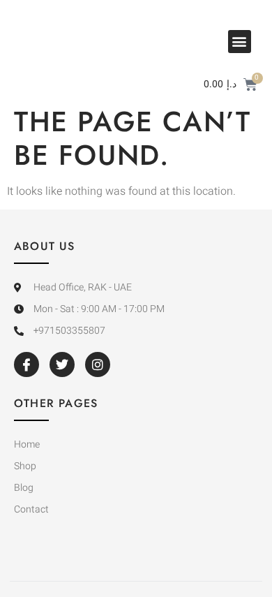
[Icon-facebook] (26, 364)
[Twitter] (62, 364)
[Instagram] (97, 364)
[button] (239, 41)
